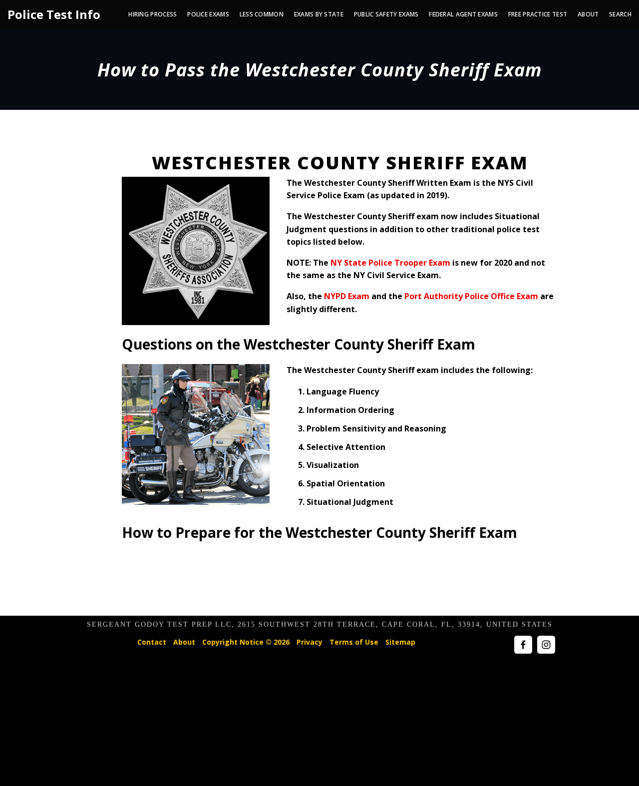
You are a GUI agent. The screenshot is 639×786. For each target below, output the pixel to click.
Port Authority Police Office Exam (471, 296)
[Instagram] (546, 645)
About (184, 642)
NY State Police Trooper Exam (390, 262)
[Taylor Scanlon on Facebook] (523, 645)
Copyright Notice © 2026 (246, 642)
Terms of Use (353, 642)
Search (620, 14)
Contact (151, 642)
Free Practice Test (537, 14)
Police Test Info (53, 14)
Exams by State (318, 14)
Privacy (309, 642)
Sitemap (400, 642)
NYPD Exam (346, 296)
